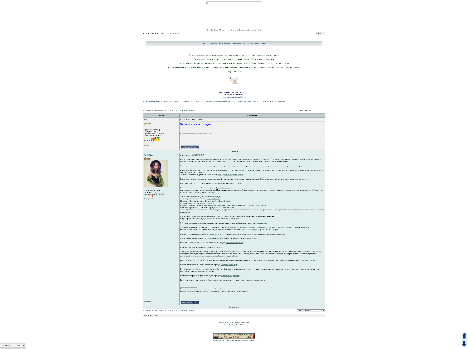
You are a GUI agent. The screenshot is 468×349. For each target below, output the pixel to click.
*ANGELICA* (268, 101)
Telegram (222, 30)
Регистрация (252, 30)
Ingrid (202, 101)
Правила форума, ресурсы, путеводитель (163, 110)
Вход (259, 30)
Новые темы (243, 30)
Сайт (208, 30)
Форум (228, 30)
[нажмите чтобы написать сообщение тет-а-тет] (145, 126)
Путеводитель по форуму (187, 110)
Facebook (214, 30)
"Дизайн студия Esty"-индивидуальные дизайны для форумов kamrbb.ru (234, 340)
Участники (235, 30)
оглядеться (175, 33)
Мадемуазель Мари (224, 101)
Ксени (186, 101)
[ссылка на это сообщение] (181, 119)
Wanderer (247, 101)
